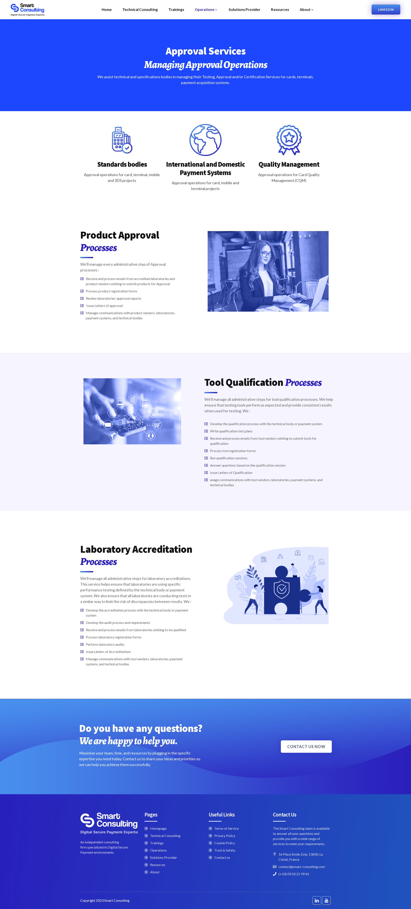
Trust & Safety (224, 850)
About (305, 9)
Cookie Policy (224, 843)
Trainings (176, 9)
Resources (280, 9)
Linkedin (386, 9)
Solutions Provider (244, 9)
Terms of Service (226, 828)
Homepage (158, 828)
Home (107, 9)
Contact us (222, 857)
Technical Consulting (140, 9)
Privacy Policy (224, 836)
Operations (204, 9)
